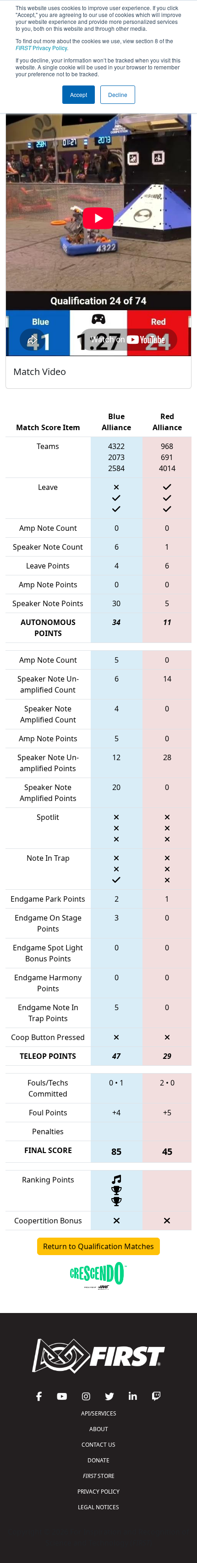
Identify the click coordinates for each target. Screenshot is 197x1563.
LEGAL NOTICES (98, 1507)
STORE (99, 1476)
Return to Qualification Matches (98, 1246)
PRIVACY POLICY (98, 1491)
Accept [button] (78, 94)
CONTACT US (98, 1445)
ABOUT (98, 1429)
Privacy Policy (41, 47)
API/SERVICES (98, 1413)
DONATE (98, 1460)
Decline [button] (117, 94)
